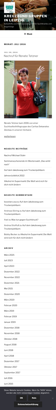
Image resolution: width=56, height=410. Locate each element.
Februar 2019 (10, 316)
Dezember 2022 (12, 271)
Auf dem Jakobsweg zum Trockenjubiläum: (24, 170)
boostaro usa (10, 202)
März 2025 (9, 255)
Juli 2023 (8, 260)
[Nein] (52, 398)
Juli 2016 (8, 378)
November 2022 (12, 277)
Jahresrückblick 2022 (14, 175)
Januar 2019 (10, 322)
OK (21, 398)
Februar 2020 (10, 305)
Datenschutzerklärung (28, 404)
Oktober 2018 (10, 339)
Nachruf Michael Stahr (15, 155)
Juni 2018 (8, 350)
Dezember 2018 (11, 328)
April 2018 (9, 356)
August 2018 (10, 344)
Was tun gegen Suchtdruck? (24, 220)
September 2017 (12, 372)
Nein (34, 398)
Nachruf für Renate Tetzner (21, 56)
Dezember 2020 (12, 294)
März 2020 (9, 300)
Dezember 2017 (11, 361)
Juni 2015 (8, 384)
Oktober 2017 (10, 367)
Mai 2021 (8, 288)
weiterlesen (10, 136)
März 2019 (9, 311)
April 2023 (9, 266)
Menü (29, 34)
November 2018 (12, 333)
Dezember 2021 (11, 283)
